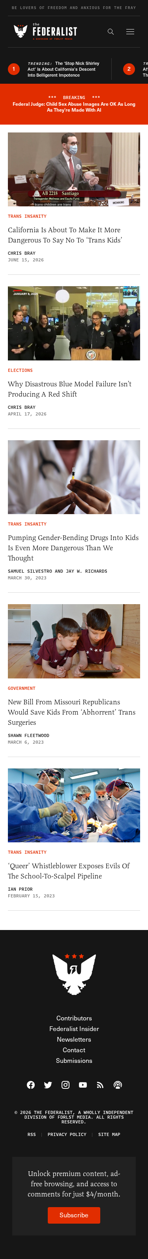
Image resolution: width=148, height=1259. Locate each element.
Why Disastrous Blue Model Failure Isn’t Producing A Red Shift (69, 389)
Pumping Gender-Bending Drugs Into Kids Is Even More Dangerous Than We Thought (73, 547)
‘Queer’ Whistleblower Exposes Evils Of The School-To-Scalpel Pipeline (68, 871)
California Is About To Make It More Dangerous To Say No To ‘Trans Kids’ (65, 235)
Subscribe (74, 1215)
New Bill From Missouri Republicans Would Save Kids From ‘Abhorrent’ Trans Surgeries (71, 712)
